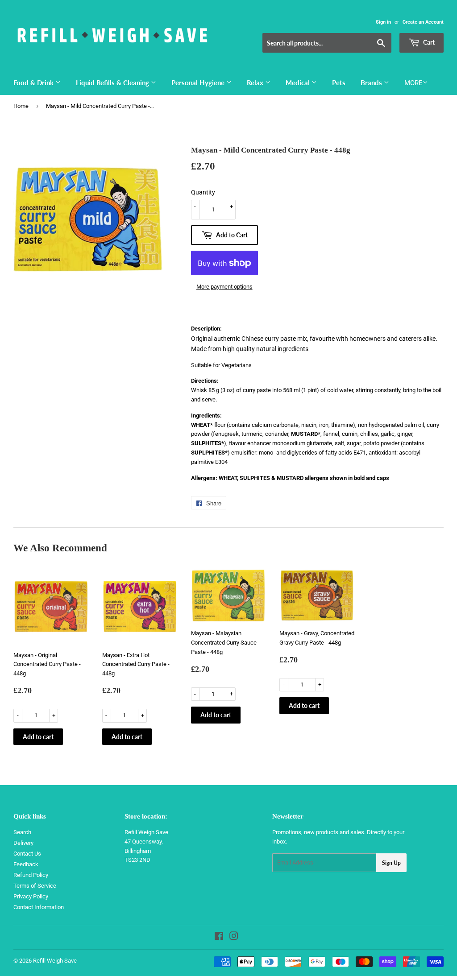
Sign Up (391, 863)
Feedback (25, 864)
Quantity (203, 192)
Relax (256, 83)
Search (22, 832)
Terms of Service (34, 885)
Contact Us (27, 853)
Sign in (383, 22)
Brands (372, 83)
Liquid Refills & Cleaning (113, 83)
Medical (299, 83)
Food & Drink (34, 83)
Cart (428, 42)
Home (21, 106)
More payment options (224, 286)
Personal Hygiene (198, 83)
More (413, 83)
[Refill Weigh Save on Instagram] (233, 937)
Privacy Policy (30, 896)
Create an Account (423, 22)
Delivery (23, 843)
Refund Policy (30, 875)
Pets (338, 83)
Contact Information (38, 907)
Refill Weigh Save (55, 960)
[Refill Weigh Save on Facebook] (219, 937)
